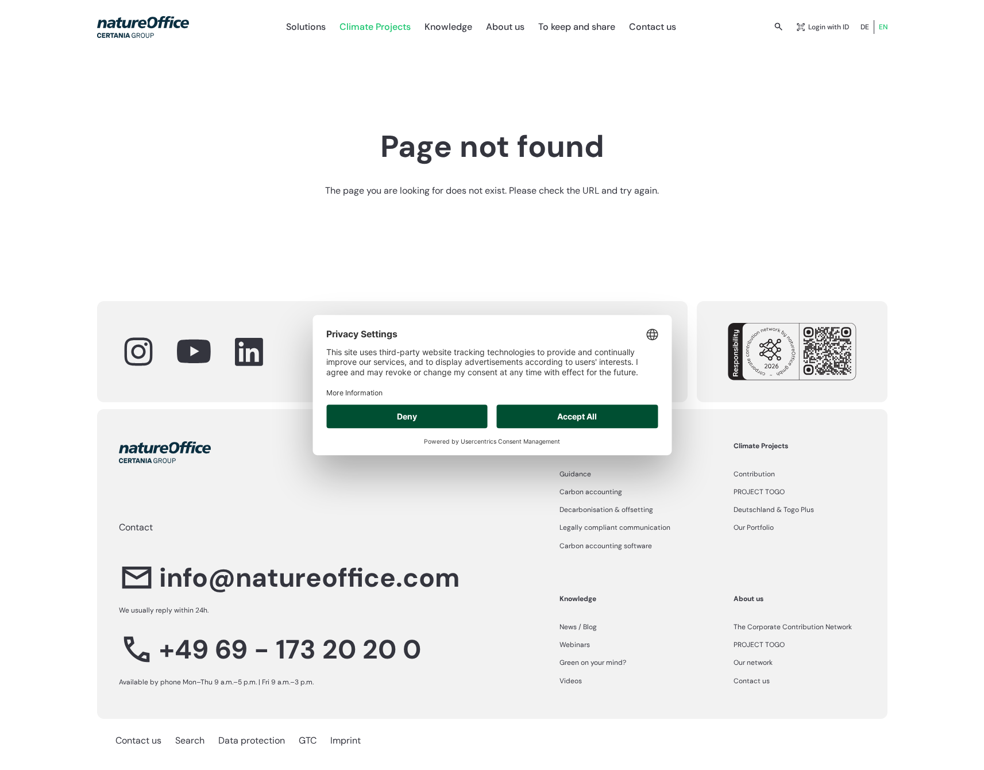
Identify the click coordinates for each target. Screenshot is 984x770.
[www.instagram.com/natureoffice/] (138, 351)
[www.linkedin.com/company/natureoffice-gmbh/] (248, 351)
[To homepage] (143, 27)
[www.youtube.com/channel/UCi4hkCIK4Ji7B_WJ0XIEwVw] (193, 351)
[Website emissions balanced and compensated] (792, 351)
